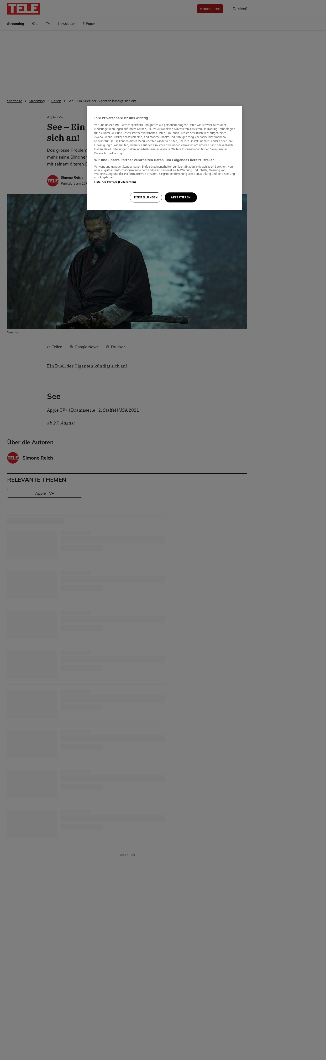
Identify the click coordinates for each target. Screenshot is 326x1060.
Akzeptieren (180, 197)
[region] (164, 158)
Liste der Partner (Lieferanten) (115, 182)
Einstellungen (146, 197)
